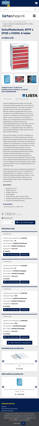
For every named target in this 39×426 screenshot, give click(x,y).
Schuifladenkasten (20, 22)
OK (23, 423)
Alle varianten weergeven (20, 343)
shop (13, 16)
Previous (3, 361)
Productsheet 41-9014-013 (14, 206)
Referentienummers (22, 99)
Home (4, 22)
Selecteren (24, 254)
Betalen (4, 406)
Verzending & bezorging (9, 408)
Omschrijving (7, 99)
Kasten (10, 22)
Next (36, 361)
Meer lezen (17, 423)
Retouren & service (8, 410)
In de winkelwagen (26, 222)
